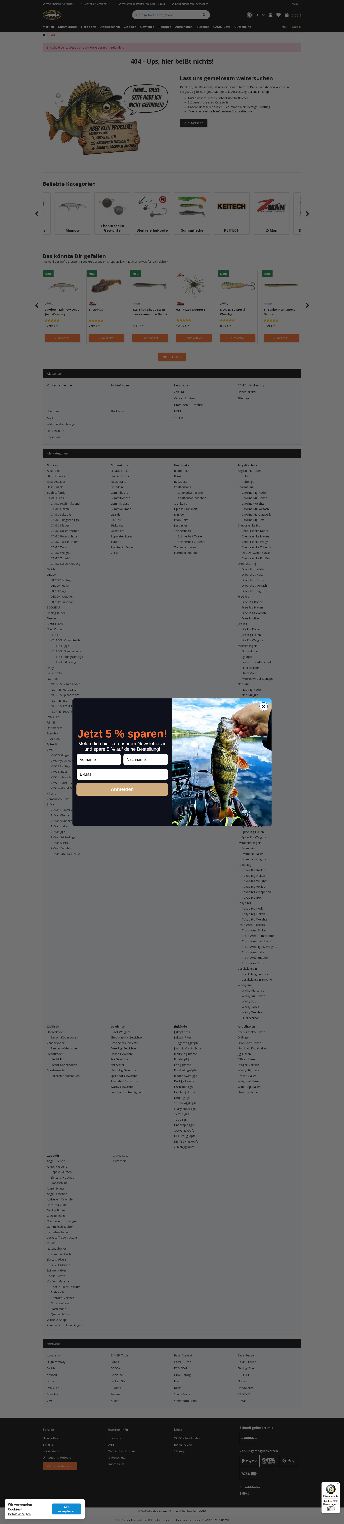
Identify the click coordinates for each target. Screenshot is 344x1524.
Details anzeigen (19, 1514)
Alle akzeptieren (66, 1509)
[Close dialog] (264, 706)
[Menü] (337, 1484)
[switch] (331, 1508)
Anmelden (122, 789)
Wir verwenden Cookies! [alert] (20, 1506)
